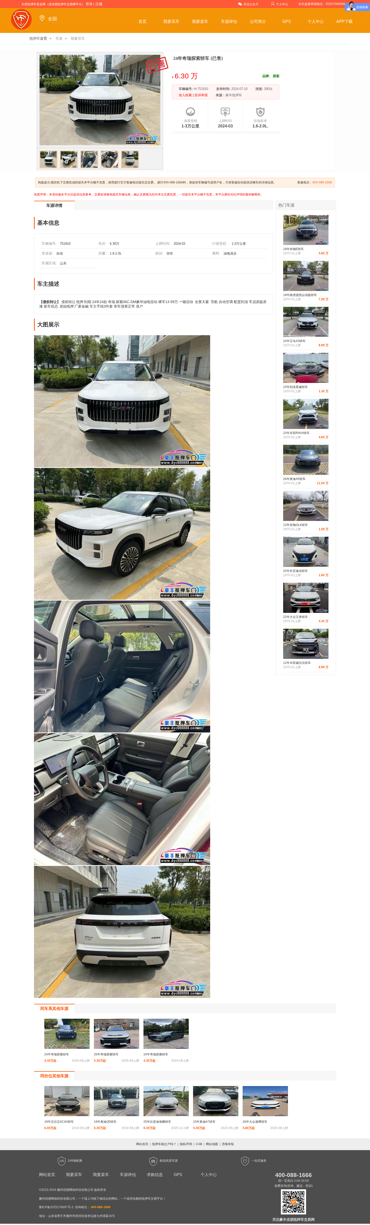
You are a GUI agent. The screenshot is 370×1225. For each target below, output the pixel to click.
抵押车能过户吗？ (164, 1144)
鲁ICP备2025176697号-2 (56, 1207)
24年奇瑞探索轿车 (56, 1054)
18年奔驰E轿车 (293, 249)
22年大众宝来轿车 (295, 617)
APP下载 (344, 21)
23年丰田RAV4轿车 (296, 433)
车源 (58, 38)
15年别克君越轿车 (295, 387)
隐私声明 (186, 1144)
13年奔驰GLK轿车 (295, 525)
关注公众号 (250, 4)
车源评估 (229, 21)
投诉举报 (201, 95)
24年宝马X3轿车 (294, 341)
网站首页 (142, 1144)
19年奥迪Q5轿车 (105, 1121)
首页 (142, 21)
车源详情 (54, 205)
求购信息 (155, 1174)
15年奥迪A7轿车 (204, 1121)
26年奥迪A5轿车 (294, 479)
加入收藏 (186, 95)
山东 (63, 263)
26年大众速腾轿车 (255, 1121)
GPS (286, 21)
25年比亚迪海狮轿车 (157, 1121)
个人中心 (282, 4)
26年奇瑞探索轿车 (106, 1054)
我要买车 (171, 21)
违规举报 (228, 1144)
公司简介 (258, 21)
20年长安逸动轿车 (295, 571)
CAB (199, 1144)
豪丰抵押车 (234, 95)
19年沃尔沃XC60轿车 (59, 1121)
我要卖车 (200, 21)
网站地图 (212, 1144)
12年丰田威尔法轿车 (297, 663)
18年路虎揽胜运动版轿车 (300, 295)
